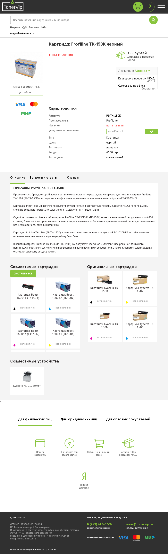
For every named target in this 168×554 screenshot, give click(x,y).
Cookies (52, 549)
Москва (141, 71)
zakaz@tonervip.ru (139, 524)
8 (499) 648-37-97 (99, 524)
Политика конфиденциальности (27, 549)
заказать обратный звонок (98, 527)
